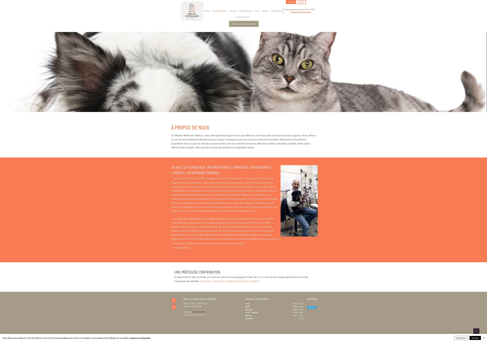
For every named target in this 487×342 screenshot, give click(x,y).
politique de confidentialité (140, 338)
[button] (233, 11)
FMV (262, 277)
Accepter (475, 338)
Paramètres (461, 338)
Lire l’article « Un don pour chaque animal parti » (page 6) (229, 281)
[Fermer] (483, 338)
